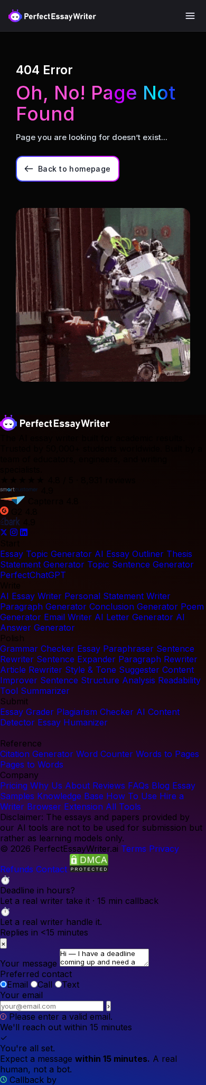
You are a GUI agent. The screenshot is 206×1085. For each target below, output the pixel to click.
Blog (161, 785)
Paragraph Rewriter (158, 659)
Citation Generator (36, 754)
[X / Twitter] (5, 532)
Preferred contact (36, 974)
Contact (51, 869)
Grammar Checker (37, 648)
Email (17, 984)
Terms (133, 848)
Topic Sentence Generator (140, 564)
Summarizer (45, 690)
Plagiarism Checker (95, 711)
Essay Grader (27, 711)
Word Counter (104, 754)
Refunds (16, 869)
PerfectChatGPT (33, 575)
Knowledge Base (70, 796)
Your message (28, 963)
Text (70, 984)
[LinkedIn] (23, 532)
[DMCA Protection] (89, 869)
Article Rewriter (31, 669)
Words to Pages (167, 754)
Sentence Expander (76, 659)
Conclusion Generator (133, 606)
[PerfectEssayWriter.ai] (55, 427)
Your (21, 995)
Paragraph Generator (43, 606)
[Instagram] (15, 532)
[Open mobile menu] (190, 15)
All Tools (123, 806)
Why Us (46, 785)
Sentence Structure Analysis (97, 680)
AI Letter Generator (134, 617)
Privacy (164, 848)
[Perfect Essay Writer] (52, 15)
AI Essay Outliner (129, 554)
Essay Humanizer (73, 722)
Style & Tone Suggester (112, 669)
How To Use (131, 796)
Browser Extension (65, 806)
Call (45, 984)
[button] (103, 890)
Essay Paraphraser (115, 648)
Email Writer (68, 617)
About (77, 785)
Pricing (13, 785)
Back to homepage (74, 168)
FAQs (138, 785)
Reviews (108, 785)
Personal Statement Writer (117, 596)
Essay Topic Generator (46, 554)
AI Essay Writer (31, 596)
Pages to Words (31, 764)
